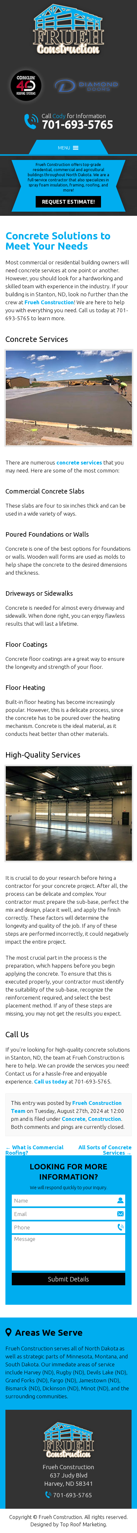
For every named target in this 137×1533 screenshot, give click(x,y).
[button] (64, 147)
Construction (104, 1119)
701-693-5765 (77, 124)
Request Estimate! (68, 202)
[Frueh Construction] (68, 56)
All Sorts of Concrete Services (105, 1150)
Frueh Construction (49, 302)
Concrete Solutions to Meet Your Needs (58, 241)
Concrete (73, 1119)
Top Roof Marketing (83, 1524)
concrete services (79, 462)
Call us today (50, 1081)
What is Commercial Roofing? (34, 1150)
